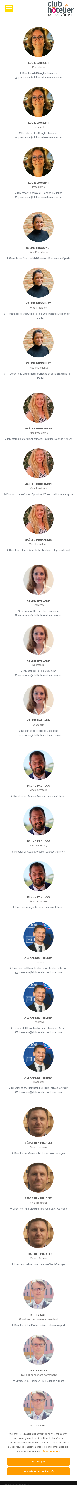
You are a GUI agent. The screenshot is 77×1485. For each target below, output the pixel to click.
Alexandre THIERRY (38, 957)
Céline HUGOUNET (38, 247)
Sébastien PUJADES (39, 1142)
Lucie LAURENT (38, 63)
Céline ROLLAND (38, 600)
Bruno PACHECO (38, 785)
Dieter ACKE (38, 1315)
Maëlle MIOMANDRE (38, 428)
